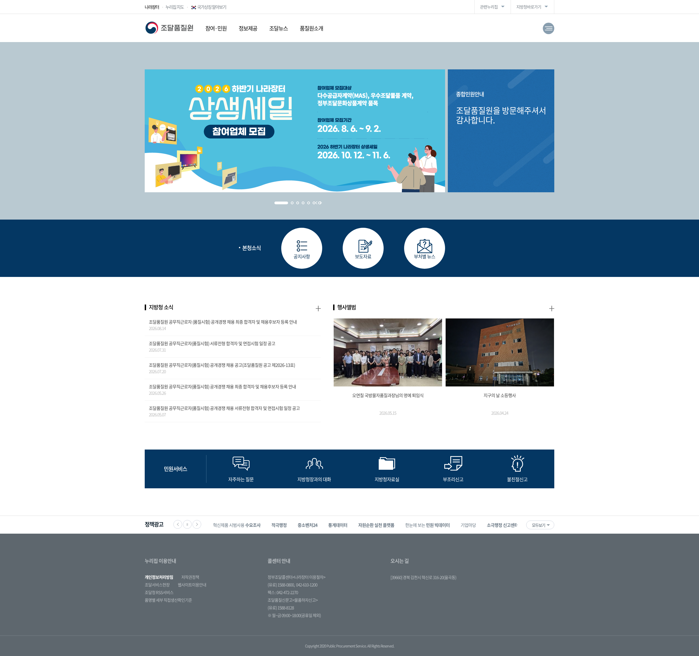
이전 (177, 524)
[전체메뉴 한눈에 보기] (548, 28)
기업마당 (468, 525)
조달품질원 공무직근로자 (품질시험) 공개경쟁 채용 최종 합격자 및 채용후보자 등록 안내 (223, 321)
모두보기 (538, 525)
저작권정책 (190, 577)
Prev (316, 202)
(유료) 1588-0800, (281, 585)
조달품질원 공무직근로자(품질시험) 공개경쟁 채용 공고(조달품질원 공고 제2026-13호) (222, 365)
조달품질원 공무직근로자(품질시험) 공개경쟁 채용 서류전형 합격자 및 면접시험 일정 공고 (224, 408)
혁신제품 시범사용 (236, 525)
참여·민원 (216, 28)
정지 (187, 524)
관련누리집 (489, 7)
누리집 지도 (174, 7)
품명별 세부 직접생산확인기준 (168, 600)
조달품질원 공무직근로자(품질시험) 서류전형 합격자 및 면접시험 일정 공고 (212, 343)
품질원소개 (311, 28)
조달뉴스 (278, 28)
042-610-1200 (306, 585)
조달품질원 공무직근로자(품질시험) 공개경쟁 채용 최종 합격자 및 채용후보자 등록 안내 (222, 386)
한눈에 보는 (427, 525)
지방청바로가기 (528, 7)
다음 (196, 524)
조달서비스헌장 (157, 585)
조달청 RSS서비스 (159, 592)
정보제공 (248, 28)
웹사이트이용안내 (192, 585)
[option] (237, 525)
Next (321, 202)
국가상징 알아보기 (211, 7)
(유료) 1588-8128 (281, 608)
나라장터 (152, 7)
